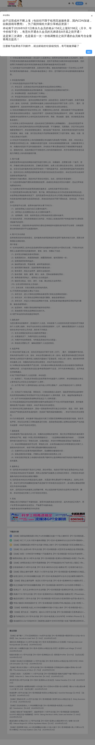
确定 (89, 52)
